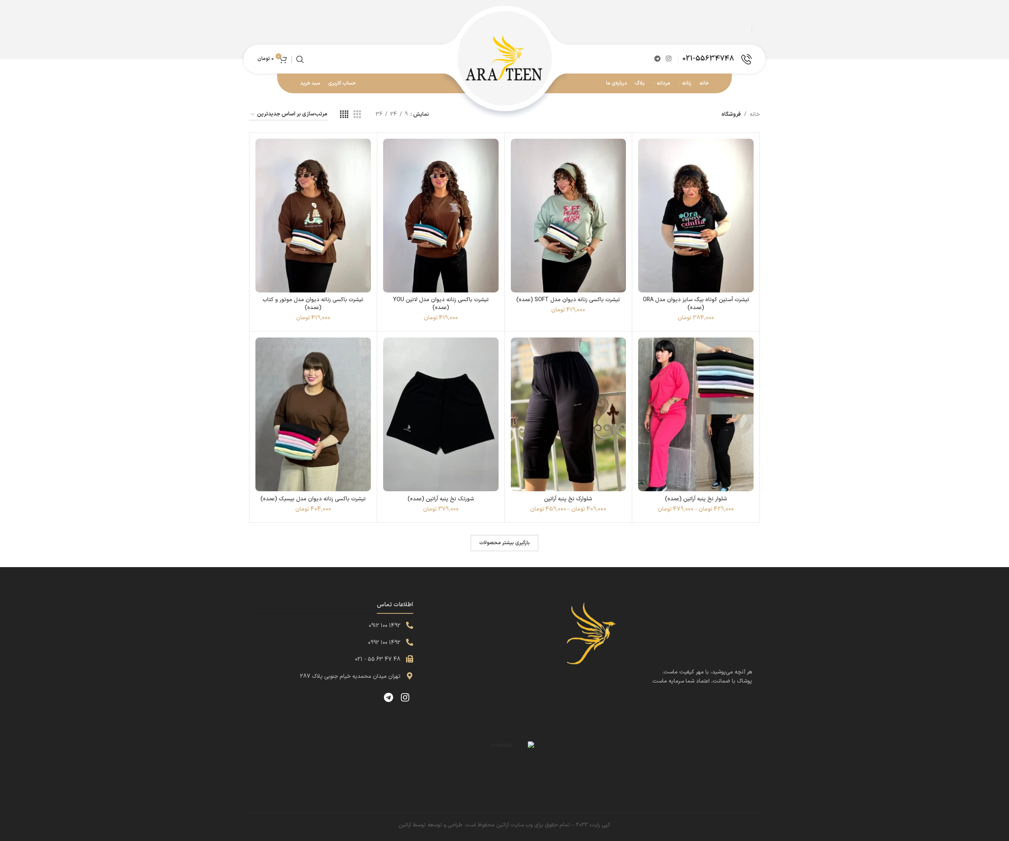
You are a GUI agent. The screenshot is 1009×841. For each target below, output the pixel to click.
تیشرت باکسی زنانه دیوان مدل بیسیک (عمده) (313, 499)
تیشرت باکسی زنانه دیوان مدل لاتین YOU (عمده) (441, 304)
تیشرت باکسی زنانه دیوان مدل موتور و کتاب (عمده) (313, 304)
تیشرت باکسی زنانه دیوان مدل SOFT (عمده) (568, 300)
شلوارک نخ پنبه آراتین (568, 499)
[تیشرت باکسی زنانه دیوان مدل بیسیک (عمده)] (313, 414)
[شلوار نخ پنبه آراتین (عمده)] (696, 414)
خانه (755, 114)
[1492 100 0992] (409, 642)
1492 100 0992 (384, 643)
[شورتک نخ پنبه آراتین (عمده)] (441, 414)
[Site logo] (504, 59)
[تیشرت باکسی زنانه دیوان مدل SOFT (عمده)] (568, 215)
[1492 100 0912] (409, 625)
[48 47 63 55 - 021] (409, 658)
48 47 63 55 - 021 (378, 659)
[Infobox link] (717, 59)
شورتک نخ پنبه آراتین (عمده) (441, 499)
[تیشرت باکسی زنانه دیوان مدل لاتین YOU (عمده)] (441, 215)
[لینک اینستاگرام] (668, 59)
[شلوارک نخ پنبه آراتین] (568, 414)
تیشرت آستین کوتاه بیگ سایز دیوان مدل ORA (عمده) (696, 304)
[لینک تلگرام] (657, 59)
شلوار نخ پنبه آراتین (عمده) (696, 499)
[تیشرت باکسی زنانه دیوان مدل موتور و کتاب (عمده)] (313, 215)
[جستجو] (300, 59)
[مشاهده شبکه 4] (344, 114)
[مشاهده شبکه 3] (357, 114)
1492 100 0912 (385, 626)
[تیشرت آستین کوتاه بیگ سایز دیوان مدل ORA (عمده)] (696, 215)
